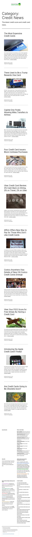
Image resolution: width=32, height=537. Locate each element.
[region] (10, 531)
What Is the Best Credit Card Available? (23, 521)
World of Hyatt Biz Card (21, 434)
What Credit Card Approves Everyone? (23, 509)
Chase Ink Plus (19, 450)
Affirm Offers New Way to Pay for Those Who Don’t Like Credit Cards (15, 232)
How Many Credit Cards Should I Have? (23, 500)
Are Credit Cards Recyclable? (22, 482)
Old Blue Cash (19, 448)
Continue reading (13, 59)
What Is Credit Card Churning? (22, 520)
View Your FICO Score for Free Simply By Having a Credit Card (15, 311)
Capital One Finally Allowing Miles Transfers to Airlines (16, 112)
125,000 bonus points (11, 493)
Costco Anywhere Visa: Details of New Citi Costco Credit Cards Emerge (15, 272)
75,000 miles (12, 501)
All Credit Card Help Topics (21, 522)
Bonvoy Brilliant (19, 431)
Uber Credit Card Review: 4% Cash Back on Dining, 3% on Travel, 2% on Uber (15, 187)
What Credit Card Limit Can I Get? (22, 510)
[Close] (17, 527)
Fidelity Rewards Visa (20, 441)
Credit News (10, 63)
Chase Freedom (19, 443)
